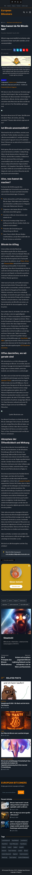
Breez (27, 261)
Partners (19, 5)
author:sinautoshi (14, 604)
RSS (5, 5)
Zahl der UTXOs (6, 380)
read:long (4, 857)
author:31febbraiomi (23, 857)
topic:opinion (12, 857)
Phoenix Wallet (8, 263)
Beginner (15, 854)
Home (3, 22)
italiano (15, 847)
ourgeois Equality (24, 481)
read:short (4, 604)
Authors (9, 5)
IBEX (2, 340)
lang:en (20, 850)
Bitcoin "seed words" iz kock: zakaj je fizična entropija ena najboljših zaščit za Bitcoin (19, 805)
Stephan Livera (13, 82)
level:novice (23, 600)
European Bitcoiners (14, 782)
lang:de (16, 600)
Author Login (25, 5)
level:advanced (6, 840)
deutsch (4, 600)
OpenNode (24, 338)
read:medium (15, 840)
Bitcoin (26, 850)
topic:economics (24, 854)
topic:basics (23, 843)
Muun (22, 261)
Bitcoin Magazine (12, 87)
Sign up (13, 5)
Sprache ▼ (3, 80)
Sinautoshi (9, 33)
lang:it (9, 847)
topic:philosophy (24, 604)
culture (10, 600)
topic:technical (12, 850)
